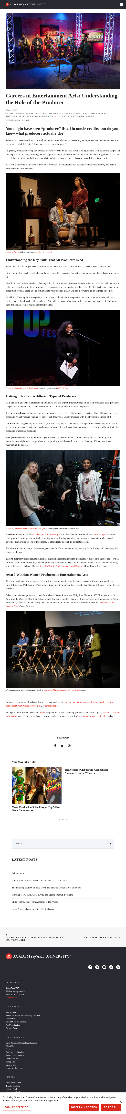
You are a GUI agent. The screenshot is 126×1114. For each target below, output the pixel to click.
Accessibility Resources (15, 1055)
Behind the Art (18, 873)
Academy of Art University (19, 120)
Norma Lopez (100, 534)
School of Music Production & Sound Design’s (61, 566)
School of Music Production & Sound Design (63, 690)
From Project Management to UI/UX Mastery (33, 909)
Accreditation (11, 1012)
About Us (10, 1046)
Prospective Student (13, 1083)
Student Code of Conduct (16, 1022)
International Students (14, 1092)
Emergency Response (14, 1068)
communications (90, 702)
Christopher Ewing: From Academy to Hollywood (35, 902)
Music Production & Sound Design (36, 116)
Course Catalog (12, 1059)
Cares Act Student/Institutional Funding (21, 1043)
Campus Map (11, 1065)
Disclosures (10, 1019)
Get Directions (11, 997)
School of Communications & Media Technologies (25, 528)
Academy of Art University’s (46, 534)
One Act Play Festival (43, 252)
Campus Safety (12, 1028)
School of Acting (12, 252)
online (42, 712)
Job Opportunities (13, 1025)
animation (77, 702)
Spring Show (11, 1062)
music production (14, 706)
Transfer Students (13, 1086)
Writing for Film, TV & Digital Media (75, 116)
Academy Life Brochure (15, 1052)
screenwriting (51, 706)
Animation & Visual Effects (30, 114)
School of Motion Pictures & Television (21, 388)
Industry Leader (12, 1089)
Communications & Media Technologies (66, 114)
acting (68, 702)
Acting (10, 114)
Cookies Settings (16, 1107)
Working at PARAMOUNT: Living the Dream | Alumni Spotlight (42, 895)
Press (8, 1049)
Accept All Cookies (84, 1107)
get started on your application (93, 716)
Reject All (111, 1107)
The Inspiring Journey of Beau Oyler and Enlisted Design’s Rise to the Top (47, 887)
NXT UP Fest (62, 388)
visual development (32, 706)
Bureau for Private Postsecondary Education (23, 1015)
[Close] (120, 1101)
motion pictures (107, 702)
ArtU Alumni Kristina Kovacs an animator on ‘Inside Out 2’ (40, 880)
